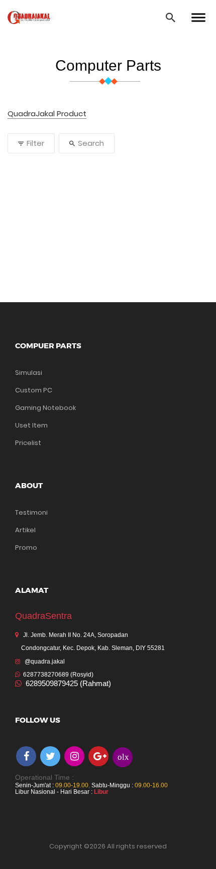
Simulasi (28, 372)
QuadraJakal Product (47, 114)
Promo (26, 547)
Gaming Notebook (45, 407)
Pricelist (28, 443)
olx (123, 756)
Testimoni (31, 512)
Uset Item (31, 425)
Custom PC (33, 390)
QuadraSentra (43, 616)
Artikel (25, 530)
